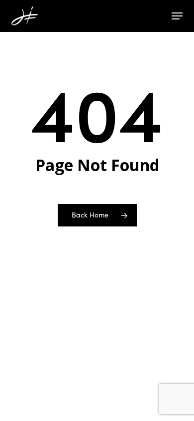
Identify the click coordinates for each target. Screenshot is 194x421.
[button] (177, 16)
